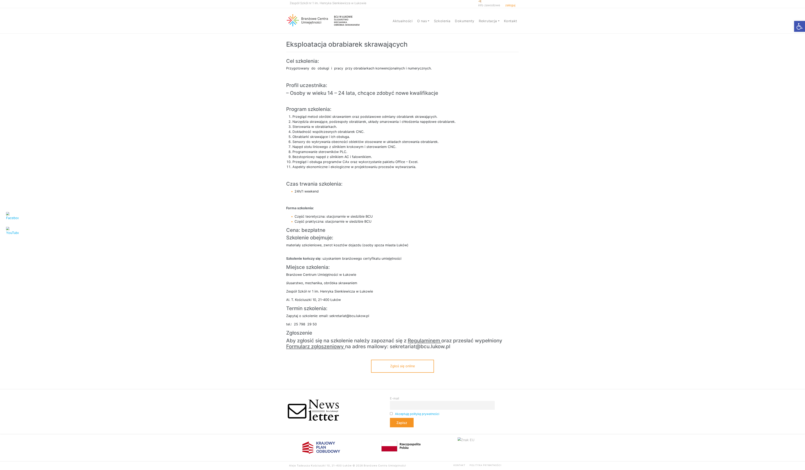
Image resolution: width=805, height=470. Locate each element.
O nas (422, 21)
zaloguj (510, 5)
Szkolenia (442, 21)
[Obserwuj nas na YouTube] (512, 465)
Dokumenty (464, 21)
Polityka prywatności (485, 465)
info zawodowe (489, 5)
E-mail (394, 398)
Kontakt (510, 21)
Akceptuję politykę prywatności (417, 414)
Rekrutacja (488, 21)
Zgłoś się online (402, 366)
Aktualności (403, 21)
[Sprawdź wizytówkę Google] (518, 465)
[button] (799, 26)
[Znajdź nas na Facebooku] (507, 465)
